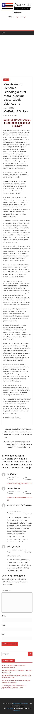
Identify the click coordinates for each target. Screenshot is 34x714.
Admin (16, 115)
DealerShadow (13, 488)
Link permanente (28, 478)
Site (3, 634)
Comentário (6, 590)
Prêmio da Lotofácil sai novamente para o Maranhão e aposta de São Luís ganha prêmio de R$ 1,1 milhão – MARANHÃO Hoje (18, 433)
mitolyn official (13, 546)
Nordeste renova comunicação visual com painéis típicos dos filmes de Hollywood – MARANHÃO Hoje (16, 444)
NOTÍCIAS (6, 79)
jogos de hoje (21, 17)
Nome (4, 616)
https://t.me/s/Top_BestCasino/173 (19, 483)
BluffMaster (12, 474)
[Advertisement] (17, 53)
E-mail (4, 625)
